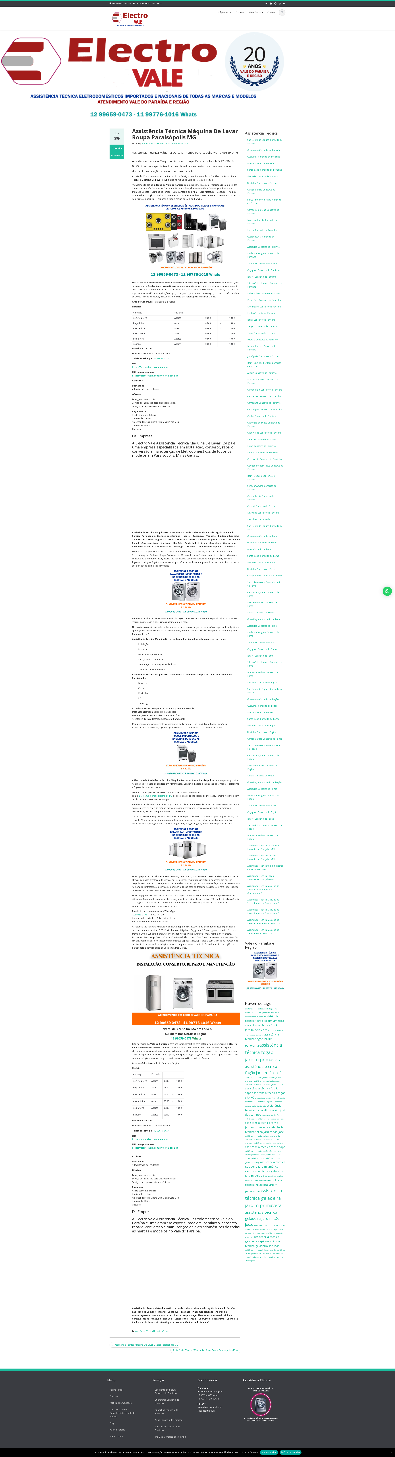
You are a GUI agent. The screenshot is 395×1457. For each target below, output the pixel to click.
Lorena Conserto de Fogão (260, 775)
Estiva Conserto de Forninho (261, 445)
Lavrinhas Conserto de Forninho (263, 512)
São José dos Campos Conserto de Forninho (264, 285)
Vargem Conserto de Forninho (262, 326)
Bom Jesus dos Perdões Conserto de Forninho (264, 364)
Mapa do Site (116, 1436)
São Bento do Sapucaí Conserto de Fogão (265, 691)
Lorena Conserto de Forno (260, 612)
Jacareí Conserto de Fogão (260, 818)
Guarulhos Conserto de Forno (262, 542)
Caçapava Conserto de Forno (262, 649)
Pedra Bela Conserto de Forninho (264, 300)
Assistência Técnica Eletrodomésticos (152, 1331)
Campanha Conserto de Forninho (264, 402)
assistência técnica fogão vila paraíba (259, 1102)
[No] (391, 1452)
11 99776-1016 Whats (208, 1398)
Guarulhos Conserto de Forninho (263, 156)
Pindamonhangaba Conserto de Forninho (263, 255)
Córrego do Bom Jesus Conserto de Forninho (265, 467)
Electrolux (163, 795)
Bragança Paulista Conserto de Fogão (262, 837)
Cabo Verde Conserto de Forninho (264, 432)
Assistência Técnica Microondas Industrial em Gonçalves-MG (263, 847)
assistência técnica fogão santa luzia (268, 1084)
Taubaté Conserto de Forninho (262, 263)
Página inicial (224, 12)
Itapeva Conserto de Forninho (262, 439)
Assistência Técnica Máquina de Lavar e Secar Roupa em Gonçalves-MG (263, 889)
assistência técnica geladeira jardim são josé (262, 1218)
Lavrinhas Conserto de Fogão (262, 682)
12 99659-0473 (161, 358)
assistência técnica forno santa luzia (268, 1143)
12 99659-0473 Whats (121, 3)
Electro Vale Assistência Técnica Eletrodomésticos (165, 143)
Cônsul (153, 795)
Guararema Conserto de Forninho (264, 150)
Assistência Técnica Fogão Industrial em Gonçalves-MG (261, 877)
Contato (271, 12)
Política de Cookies (290, 1452)
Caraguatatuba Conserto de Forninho (261, 191)
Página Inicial (116, 1389)
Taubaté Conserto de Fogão (261, 805)
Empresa (240, 12)
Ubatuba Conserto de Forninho (262, 183)
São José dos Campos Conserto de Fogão (264, 827)
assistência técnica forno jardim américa (267, 1119)
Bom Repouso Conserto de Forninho (261, 477)
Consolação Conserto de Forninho (264, 459)
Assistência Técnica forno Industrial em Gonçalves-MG (265, 867)
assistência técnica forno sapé (265, 1147)
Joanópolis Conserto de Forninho (263, 356)
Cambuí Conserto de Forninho (262, 506)
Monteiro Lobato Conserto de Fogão (262, 767)
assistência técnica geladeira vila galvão (260, 1250)
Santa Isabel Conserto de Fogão (263, 718)
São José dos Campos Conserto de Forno (264, 664)
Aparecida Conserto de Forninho (263, 246)
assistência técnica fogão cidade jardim (261, 1009)
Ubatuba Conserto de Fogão (261, 732)
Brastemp (144, 795)
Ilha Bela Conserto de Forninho (263, 176)
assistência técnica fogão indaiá (257, 1012)
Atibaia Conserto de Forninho (262, 372)
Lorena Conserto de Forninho (262, 230)
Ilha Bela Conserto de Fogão (261, 725)
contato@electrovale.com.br (149, 3)
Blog (112, 1423)
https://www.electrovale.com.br (150, 367)
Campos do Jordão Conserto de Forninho (263, 211)
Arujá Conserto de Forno (259, 549)
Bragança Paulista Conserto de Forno (262, 674)
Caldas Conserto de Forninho (261, 416)
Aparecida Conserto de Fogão (262, 788)
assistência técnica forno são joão (258, 1151)
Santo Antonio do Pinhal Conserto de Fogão (264, 747)
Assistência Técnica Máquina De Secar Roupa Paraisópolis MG (205, 1350)
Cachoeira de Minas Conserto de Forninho (263, 424)
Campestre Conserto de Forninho (264, 396)
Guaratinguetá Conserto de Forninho (260, 238)
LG (170, 795)
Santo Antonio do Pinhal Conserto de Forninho (264, 201)
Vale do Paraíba (117, 1429)
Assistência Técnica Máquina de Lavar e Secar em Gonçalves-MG (263, 921)
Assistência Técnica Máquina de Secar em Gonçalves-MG (263, 931)
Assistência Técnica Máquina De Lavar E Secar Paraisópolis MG (145, 1344)
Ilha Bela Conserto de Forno (261, 562)
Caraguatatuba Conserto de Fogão (264, 738)
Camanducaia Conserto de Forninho (260, 498)
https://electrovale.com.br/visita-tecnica (155, 375)
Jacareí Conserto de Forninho (261, 276)
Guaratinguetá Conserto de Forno (264, 619)
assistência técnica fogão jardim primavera (263, 1052)
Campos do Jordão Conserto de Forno (263, 594)
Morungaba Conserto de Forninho (264, 306)
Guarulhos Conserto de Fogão (262, 705)
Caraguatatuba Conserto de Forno (264, 575)
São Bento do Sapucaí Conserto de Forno (265, 527)
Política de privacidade (121, 1402)
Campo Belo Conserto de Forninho (264, 389)
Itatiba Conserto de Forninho (261, 313)
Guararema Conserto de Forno (262, 536)
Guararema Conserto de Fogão (263, 699)
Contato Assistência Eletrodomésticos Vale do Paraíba (122, 1413)
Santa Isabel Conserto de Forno (263, 555)
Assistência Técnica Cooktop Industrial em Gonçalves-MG (261, 857)
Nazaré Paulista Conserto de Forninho (261, 348)
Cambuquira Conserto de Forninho (264, 409)
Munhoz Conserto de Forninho (262, 452)
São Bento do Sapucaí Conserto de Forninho (265, 141)
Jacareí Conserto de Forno (260, 655)
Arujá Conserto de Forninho (261, 163)
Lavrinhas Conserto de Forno (261, 519)
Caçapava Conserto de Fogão (262, 812)
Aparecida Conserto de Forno (262, 625)
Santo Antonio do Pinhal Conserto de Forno (264, 584)
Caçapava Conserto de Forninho (263, 270)
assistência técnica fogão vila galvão (271, 1098)
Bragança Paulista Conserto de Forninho (262, 381)
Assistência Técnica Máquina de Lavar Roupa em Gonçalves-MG (263, 911)
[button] (387, 591)
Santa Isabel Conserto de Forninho (264, 169)
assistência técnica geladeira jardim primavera (263, 1198)
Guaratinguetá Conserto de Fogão (264, 782)
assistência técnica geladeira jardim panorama (263, 1185)
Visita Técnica (256, 12)
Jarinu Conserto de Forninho (261, 319)
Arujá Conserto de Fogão (260, 712)
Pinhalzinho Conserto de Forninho (264, 293)
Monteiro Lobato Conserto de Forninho (262, 222)
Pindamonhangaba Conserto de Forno (263, 634)
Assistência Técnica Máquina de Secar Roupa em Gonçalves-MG (263, 901)
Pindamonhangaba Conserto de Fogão (263, 797)
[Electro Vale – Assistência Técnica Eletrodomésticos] (130, 18)
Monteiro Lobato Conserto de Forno (262, 604)
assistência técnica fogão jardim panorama (262, 1040)
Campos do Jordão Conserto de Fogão (263, 757)
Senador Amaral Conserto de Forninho (261, 487)
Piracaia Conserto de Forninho (262, 339)
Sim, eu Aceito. (268, 1452)
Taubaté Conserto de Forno (261, 642)
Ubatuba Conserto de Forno (261, 569)
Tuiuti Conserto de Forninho (261, 333)
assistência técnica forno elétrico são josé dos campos (265, 1110)
